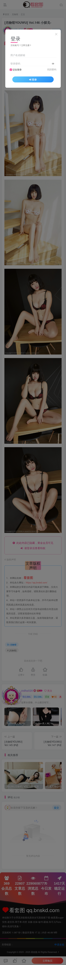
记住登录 (17, 69)
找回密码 (51, 69)
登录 (34, 79)
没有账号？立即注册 (20, 45)
